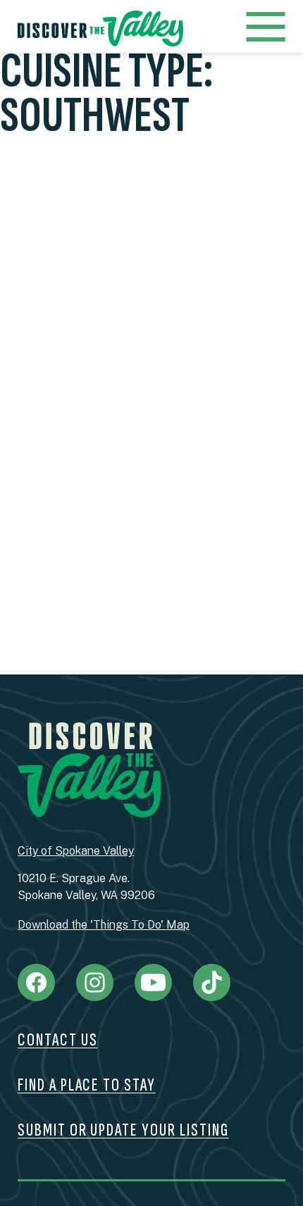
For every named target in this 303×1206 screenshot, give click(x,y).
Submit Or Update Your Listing (123, 1130)
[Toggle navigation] (265, 29)
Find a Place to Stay (87, 1085)
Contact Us (58, 1040)
